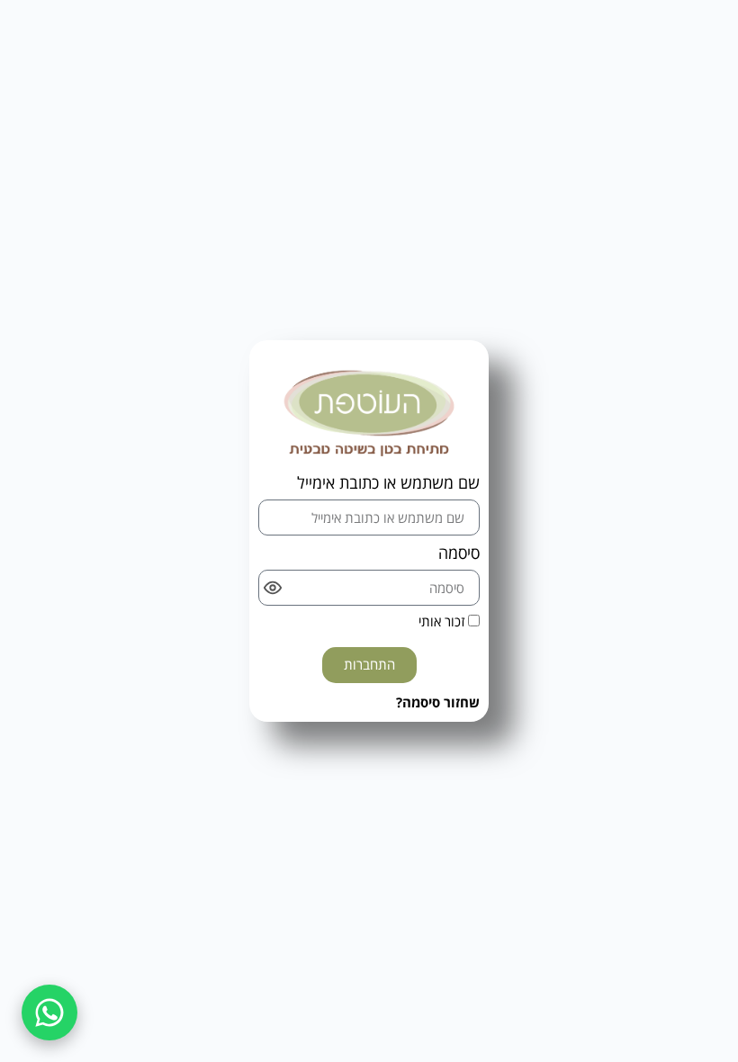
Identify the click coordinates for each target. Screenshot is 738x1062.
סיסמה (459, 553)
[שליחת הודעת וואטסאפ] (49, 1012)
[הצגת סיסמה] (273, 588)
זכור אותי (443, 622)
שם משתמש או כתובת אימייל (388, 483)
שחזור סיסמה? (438, 702)
